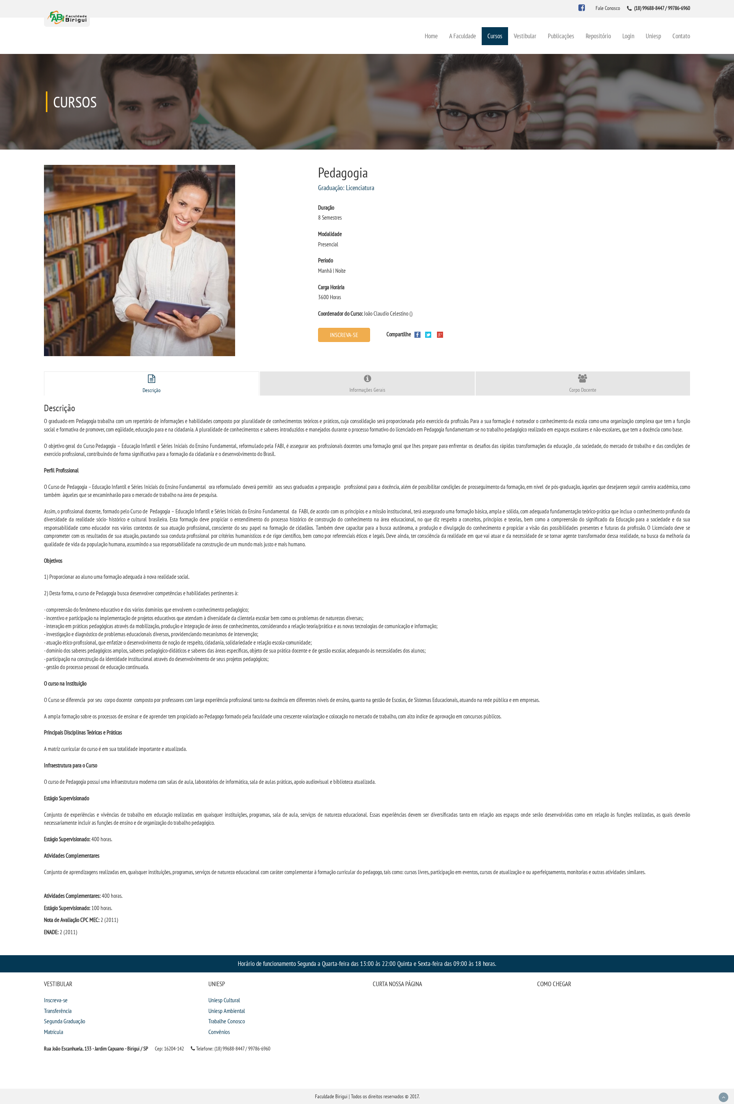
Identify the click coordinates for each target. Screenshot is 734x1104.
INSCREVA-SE (344, 335)
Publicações (561, 35)
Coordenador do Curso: (340, 313)
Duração (326, 207)
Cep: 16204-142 (169, 1048)
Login (628, 35)
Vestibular (525, 35)
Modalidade (330, 234)
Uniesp (653, 35)
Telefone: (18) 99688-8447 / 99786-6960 (232, 1048)
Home (431, 35)
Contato (681, 35)
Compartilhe (398, 334)
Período (325, 260)
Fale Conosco (608, 8)
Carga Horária (331, 287)
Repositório (598, 35)
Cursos (494, 35)
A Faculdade (462, 35)
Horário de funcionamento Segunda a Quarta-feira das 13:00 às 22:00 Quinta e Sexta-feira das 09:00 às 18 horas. (367, 963)
